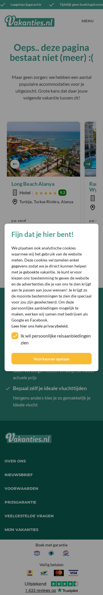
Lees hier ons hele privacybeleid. (39, 326)
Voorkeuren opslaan (51, 358)
